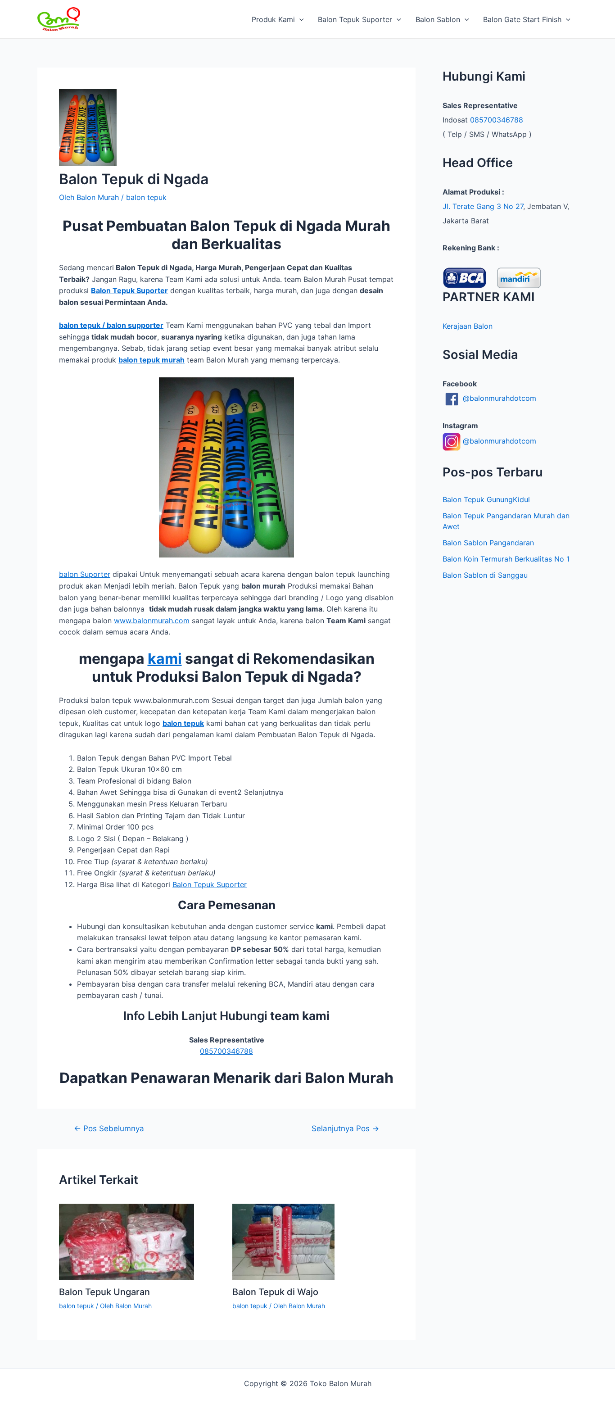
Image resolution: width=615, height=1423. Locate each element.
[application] (299, 19)
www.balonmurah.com (152, 620)
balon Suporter (84, 574)
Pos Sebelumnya (109, 1128)
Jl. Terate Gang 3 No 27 (483, 206)
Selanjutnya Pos (345, 1128)
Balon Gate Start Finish (522, 19)
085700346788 (226, 1051)
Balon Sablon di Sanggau (485, 575)
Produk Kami (273, 19)
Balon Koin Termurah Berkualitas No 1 (506, 558)
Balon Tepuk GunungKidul (486, 499)
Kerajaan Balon (468, 326)
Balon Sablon (438, 19)
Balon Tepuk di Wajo (275, 1292)
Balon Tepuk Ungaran (104, 1292)
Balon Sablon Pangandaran (488, 542)
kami (165, 658)
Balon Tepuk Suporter (355, 19)
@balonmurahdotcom (498, 398)
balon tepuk (146, 197)
